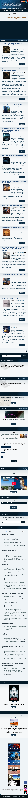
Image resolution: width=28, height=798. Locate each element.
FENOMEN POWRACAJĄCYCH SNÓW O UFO (13, 227)
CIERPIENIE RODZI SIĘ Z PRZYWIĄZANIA (13, 598)
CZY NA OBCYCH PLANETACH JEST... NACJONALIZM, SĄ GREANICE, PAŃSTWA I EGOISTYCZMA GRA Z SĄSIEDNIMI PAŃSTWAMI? (15, 672)
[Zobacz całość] (14, 418)
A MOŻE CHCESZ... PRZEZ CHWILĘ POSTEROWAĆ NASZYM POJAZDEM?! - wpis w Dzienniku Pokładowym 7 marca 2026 (15, 614)
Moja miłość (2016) (8, 628)
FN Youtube (23, 468)
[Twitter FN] (25, 786)
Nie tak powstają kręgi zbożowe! (11, 639)
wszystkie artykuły (23, 40)
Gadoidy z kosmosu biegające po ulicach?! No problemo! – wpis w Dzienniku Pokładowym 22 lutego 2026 (15, 618)
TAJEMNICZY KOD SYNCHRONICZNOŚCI (12, 205)
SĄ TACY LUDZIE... (8, 596)
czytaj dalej (22, 64)
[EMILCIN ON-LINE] (14, 760)
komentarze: (22, 46)
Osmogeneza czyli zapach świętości (11, 641)
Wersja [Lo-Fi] (4, 789)
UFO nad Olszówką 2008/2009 (10, 668)
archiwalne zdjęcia (23, 408)
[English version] (22, 2)
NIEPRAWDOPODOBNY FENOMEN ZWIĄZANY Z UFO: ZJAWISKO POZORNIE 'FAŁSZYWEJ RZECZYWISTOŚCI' (13, 130)
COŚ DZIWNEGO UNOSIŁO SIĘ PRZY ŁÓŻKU (14, 553)
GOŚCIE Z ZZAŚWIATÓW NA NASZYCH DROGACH (14, 155)
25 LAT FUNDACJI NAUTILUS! (9, 324)
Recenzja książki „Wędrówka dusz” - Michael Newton (15, 626)
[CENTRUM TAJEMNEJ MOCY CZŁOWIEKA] (14, 785)
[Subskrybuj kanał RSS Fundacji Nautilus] (24, 2)
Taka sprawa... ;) (7, 638)
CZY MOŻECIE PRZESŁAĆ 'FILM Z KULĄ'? (13, 588)
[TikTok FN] (25, 792)
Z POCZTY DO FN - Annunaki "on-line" (12, 676)
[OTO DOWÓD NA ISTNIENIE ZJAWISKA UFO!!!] (14, 779)
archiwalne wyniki (23, 428)
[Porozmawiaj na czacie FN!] (26, 2)
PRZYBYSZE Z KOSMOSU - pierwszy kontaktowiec (14, 651)
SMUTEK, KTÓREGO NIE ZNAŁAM (11, 559)
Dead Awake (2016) (8, 629)
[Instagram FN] (25, 789)
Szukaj (24, 355)
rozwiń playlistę (14, 507)
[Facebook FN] (25, 782)
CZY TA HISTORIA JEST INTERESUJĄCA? (13, 585)
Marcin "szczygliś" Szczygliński (20, 791)
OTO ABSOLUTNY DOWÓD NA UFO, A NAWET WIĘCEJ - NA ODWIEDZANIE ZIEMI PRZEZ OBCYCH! (13, 249)
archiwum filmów (13, 492)
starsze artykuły (21, 351)
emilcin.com (24, 378)
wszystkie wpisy (24, 393)
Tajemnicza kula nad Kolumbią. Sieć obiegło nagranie (15, 571)
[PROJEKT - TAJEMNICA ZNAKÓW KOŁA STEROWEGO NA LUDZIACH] (14, 773)
